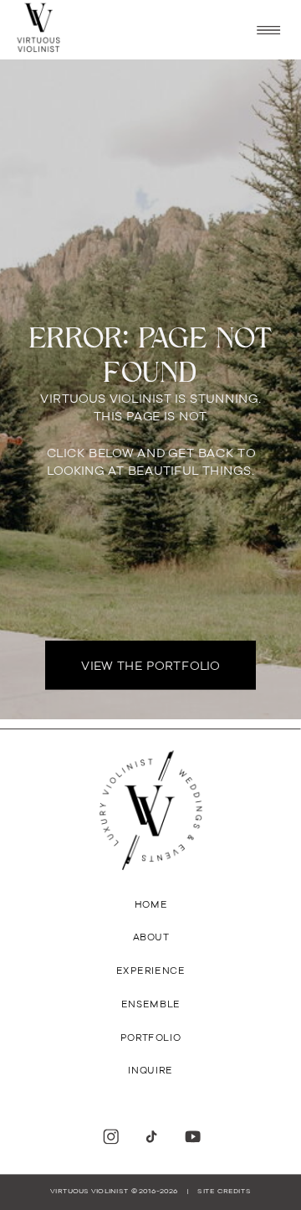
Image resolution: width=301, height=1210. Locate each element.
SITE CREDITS (223, 1191)
